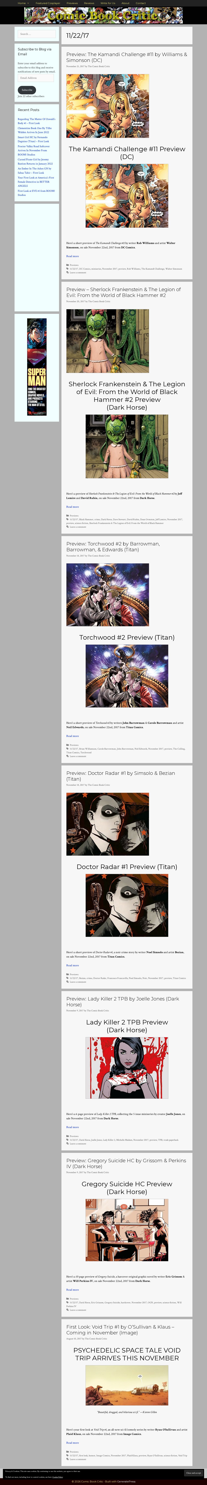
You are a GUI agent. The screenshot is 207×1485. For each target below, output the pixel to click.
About (125, 3)
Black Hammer (86, 519)
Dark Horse (106, 519)
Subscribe (27, 90)
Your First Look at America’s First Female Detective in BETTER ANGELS (36, 182)
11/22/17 (74, 268)
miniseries (96, 268)
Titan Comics (72, 752)
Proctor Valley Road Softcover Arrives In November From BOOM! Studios (34, 150)
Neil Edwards (141, 748)
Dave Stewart (119, 519)
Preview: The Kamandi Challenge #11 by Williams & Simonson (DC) (126, 57)
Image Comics (103, 1455)
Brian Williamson (87, 748)
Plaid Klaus (132, 1455)
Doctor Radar (99, 978)
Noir (144, 978)
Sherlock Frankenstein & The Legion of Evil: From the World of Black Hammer (126, 523)
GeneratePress (126, 1481)
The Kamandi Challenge (152, 268)
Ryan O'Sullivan (155, 1455)
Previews (72, 3)
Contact (141, 3)
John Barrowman (125, 748)
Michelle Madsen (124, 1140)
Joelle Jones (96, 1140)
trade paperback (171, 1140)
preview (122, 268)
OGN (150, 1302)
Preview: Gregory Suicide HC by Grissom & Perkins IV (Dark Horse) (126, 1163)
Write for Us (108, 3)
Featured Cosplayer (48, 3)
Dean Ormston (147, 519)
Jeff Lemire (161, 519)
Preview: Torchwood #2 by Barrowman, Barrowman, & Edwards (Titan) (113, 547)
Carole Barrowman (107, 748)
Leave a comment (78, 272)
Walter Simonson (173, 268)
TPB (160, 1140)
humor (92, 1455)
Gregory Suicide (112, 1302)
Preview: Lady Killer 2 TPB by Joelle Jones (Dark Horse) (122, 1002)
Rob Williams (133, 268)
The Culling (179, 748)
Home (22, 3)
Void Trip (182, 1455)
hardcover (126, 1302)
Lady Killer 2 (109, 1140)
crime (97, 519)
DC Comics (84, 268)
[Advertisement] (42, 257)
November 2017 (109, 268)
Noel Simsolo (135, 978)
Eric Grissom (97, 1302)
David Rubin (133, 519)
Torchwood (85, 752)
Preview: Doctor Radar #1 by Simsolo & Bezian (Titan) (120, 776)
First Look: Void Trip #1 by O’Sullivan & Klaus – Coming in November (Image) (120, 1330)
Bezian (82, 978)
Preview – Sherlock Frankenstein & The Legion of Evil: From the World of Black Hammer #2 (123, 292)
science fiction (81, 523)
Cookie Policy (57, 1477)
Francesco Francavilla (117, 978)
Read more (72, 256)
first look (83, 1455)
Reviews (89, 3)
